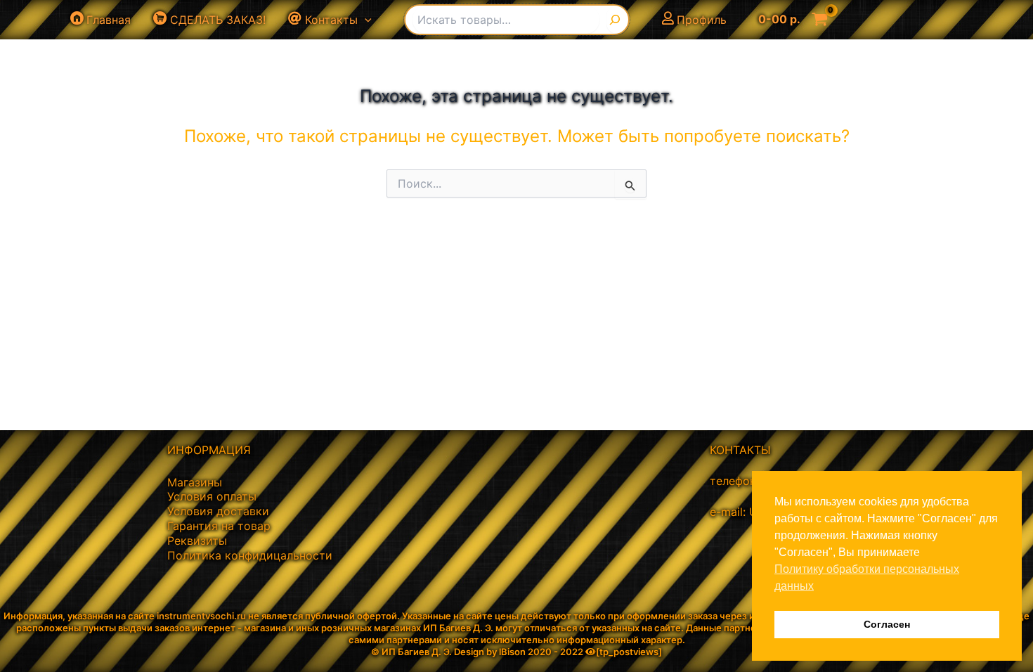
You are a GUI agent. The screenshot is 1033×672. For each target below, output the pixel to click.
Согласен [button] (887, 624)
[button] (365, 19)
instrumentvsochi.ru (201, 615)
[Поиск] (617, 20)
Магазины (194, 482)
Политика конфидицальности (249, 555)
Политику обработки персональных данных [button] (866, 577)
